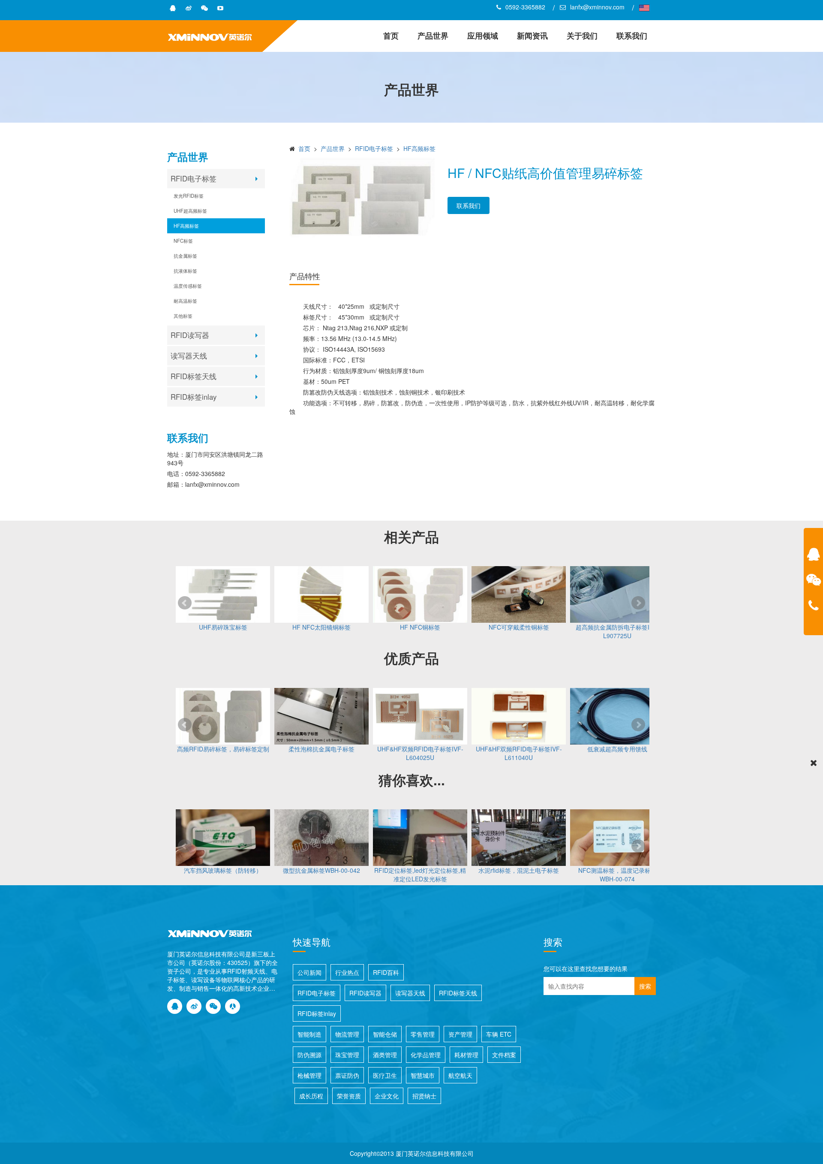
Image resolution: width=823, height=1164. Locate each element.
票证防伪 (347, 1075)
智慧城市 (423, 1075)
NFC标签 (183, 240)
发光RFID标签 (189, 195)
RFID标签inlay (193, 397)
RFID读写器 (190, 335)
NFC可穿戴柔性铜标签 (519, 627)
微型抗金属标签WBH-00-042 (321, 870)
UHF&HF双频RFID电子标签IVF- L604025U (420, 753)
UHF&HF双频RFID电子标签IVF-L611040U (519, 753)
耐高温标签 (185, 300)
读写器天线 (189, 355)
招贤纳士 (424, 1096)
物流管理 (347, 1034)
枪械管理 (309, 1075)
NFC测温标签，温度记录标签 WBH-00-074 (617, 874)
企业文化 (387, 1096)
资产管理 (460, 1034)
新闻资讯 (532, 35)
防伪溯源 (309, 1054)
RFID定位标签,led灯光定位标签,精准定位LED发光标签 (420, 874)
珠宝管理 (347, 1054)
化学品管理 (426, 1054)
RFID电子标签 (193, 178)
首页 (391, 35)
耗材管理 (466, 1054)
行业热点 (347, 972)
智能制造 (309, 1034)
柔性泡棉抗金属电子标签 (321, 749)
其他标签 (183, 315)
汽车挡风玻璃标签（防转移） (223, 870)
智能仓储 (385, 1034)
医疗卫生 (385, 1075)
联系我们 (631, 35)
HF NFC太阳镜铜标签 (321, 627)
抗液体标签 (185, 270)
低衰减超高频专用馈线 (617, 749)
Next (638, 603)
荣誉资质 (349, 1096)
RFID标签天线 (193, 376)
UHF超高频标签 (190, 210)
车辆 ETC (498, 1034)
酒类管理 (385, 1054)
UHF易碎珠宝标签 (223, 627)
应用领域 (482, 35)
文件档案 (504, 1054)
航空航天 (460, 1075)
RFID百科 (386, 972)
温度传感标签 (188, 285)
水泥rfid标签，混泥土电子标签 (518, 870)
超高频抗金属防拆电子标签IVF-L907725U (617, 631)
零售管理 (423, 1034)
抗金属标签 (185, 255)
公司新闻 (309, 972)
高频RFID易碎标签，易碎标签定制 (223, 749)
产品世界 (433, 35)
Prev (185, 603)
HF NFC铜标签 (420, 627)
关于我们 (582, 35)
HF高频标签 (186, 225)
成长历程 (311, 1096)
